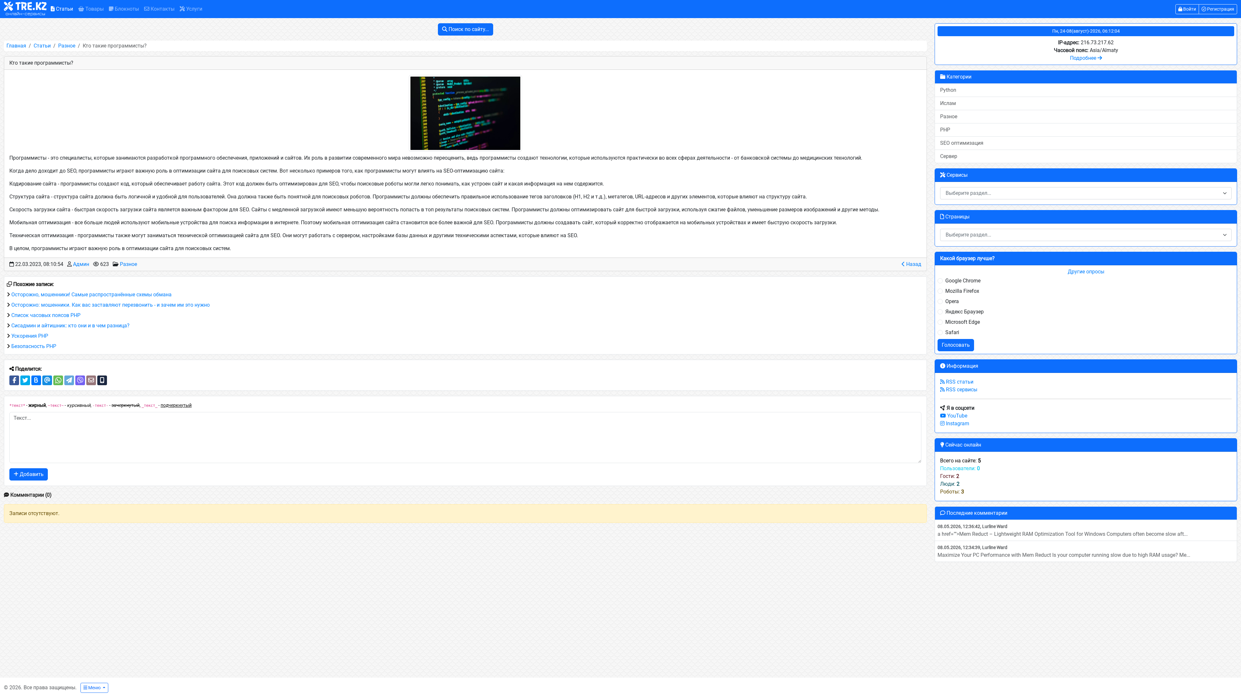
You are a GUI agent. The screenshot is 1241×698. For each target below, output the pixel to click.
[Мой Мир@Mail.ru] (47, 380)
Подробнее (1084, 58)
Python (948, 90)
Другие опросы (1086, 272)
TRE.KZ (26, 9)
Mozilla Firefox (962, 291)
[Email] (91, 380)
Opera (952, 301)
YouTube (956, 416)
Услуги (193, 9)
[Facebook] (14, 380)
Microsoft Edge (962, 322)
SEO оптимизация (961, 143)
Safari (952, 332)
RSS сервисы (961, 389)
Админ (81, 264)
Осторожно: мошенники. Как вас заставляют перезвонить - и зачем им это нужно (110, 305)
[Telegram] (69, 380)
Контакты (162, 9)
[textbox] (1082, 193)
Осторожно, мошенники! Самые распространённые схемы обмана (91, 294)
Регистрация (1220, 9)
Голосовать (956, 345)
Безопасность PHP (33, 346)
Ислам (948, 103)
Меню (94, 687)
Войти (1189, 9)
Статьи (64, 9)
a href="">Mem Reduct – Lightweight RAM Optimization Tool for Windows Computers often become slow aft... (1063, 530)
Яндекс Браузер (964, 312)
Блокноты (126, 9)
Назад (913, 264)
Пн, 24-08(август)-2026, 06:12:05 (1086, 31)
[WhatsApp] (58, 380)
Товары (94, 9)
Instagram (957, 423)
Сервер (948, 156)
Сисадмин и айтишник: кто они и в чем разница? (70, 326)
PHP (945, 130)
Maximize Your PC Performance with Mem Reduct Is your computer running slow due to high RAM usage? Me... (1064, 551)
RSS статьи (959, 382)
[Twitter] (25, 380)
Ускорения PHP (29, 336)
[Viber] (80, 380)
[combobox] (1086, 193)
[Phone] (102, 380)
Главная (16, 46)
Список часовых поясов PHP (45, 315)
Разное (66, 46)
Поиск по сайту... (468, 29)
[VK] (36, 380)
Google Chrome (963, 281)
